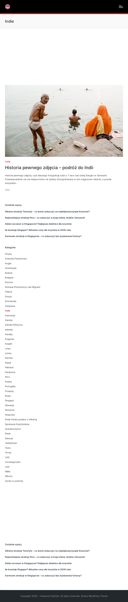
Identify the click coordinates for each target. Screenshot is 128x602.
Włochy (8, 476)
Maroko (9, 358)
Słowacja (9, 405)
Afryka (8, 254)
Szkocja (9, 438)
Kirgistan (9, 339)
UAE (7, 457)
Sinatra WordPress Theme (94, 596)
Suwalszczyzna (13, 429)
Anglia (8, 263)
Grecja (8, 296)
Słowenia (9, 410)
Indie (7, 161)
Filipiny (8, 291)
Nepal (8, 362)
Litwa (7, 348)
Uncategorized (12, 462)
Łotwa (8, 353)
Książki (8, 343)
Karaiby (9, 334)
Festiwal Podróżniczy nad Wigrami (22, 287)
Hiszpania (10, 306)
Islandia (9, 329)
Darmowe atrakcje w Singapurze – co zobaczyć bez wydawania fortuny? (43, 236)
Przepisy (9, 391)
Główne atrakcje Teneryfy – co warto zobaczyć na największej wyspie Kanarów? (47, 211)
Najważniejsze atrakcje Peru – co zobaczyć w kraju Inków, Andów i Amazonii (45, 217)
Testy (8, 448)
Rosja (7, 395)
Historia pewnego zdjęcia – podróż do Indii (49, 167)
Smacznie (10, 414)
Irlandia (8, 320)
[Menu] (121, 6)
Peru (7, 377)
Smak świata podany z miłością (21, 419)
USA (7, 466)
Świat (8, 433)
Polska (8, 381)
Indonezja (10, 315)
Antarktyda (10, 268)
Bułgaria (9, 277)
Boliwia (8, 273)
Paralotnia (10, 372)
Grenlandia (10, 301)
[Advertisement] (64, 53)
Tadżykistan (11, 443)
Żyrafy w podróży (14, 481)
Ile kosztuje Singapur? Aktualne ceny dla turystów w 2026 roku (38, 230)
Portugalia (10, 386)
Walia (7, 471)
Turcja (8, 452)
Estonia (9, 282)
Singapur (9, 400)
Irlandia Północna (13, 324)
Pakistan (9, 367)
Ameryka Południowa (16, 258)
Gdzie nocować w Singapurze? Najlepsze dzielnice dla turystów (38, 224)
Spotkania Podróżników (17, 424)
